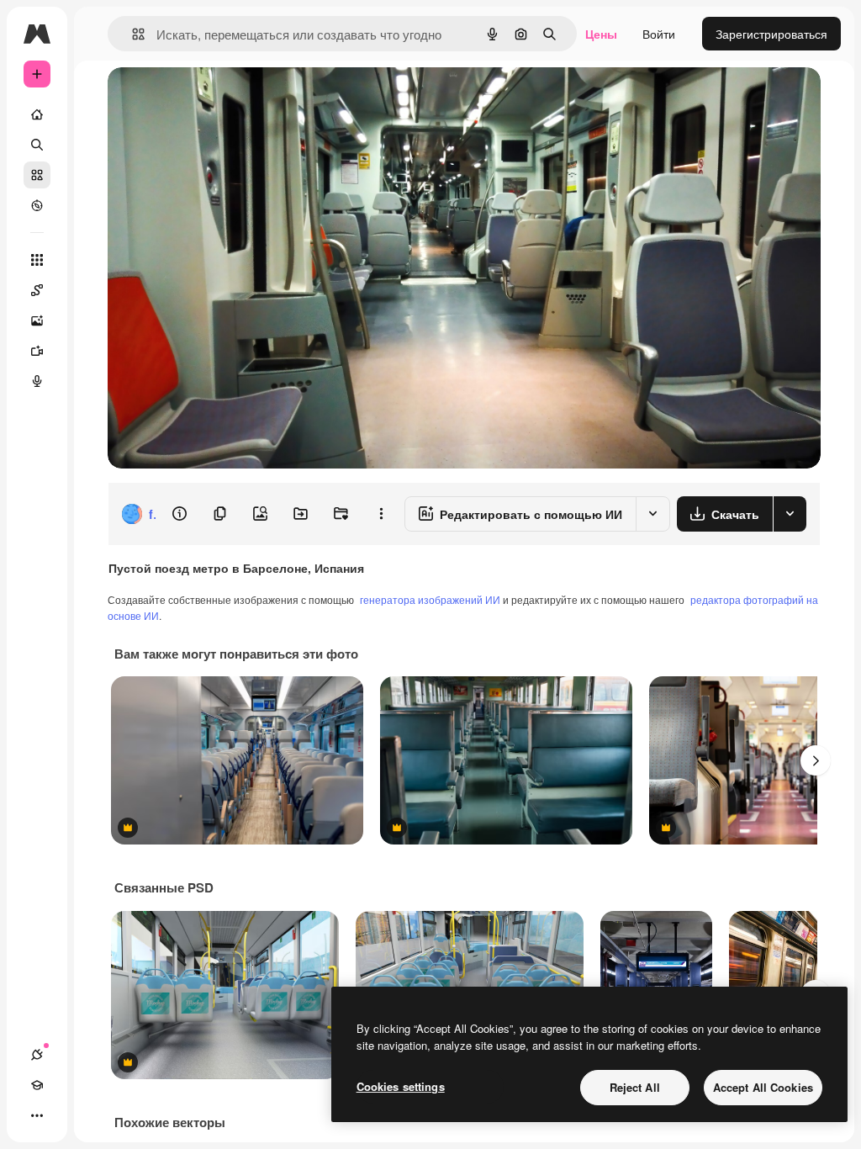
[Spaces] (37, 290)
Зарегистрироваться (771, 33)
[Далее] (815, 760)
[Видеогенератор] (37, 350)
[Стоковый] (37, 174)
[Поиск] (37, 144)
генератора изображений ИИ (430, 599)
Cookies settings (401, 1086)
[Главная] (37, 114)
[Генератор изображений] (37, 320)
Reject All (635, 1087)
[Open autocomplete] (131, 34)
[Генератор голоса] (37, 381)
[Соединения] (37, 1054)
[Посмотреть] (37, 205)
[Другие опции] (381, 514)
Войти (658, 33)
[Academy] (37, 1085)
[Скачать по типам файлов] (789, 514)
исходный (220, 99)
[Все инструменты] (37, 259)
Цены (601, 33)
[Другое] (37, 1115)
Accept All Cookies (763, 1087)
